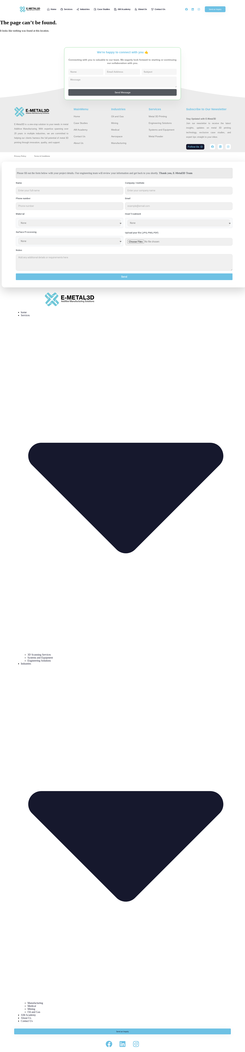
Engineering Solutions (39, 660)
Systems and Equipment (40, 657)
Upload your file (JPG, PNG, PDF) (141, 232)
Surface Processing (26, 232)
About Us (26, 1018)
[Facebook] (186, 9)
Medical (32, 1006)
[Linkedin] (192, 9)
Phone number (23, 198)
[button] (195, 147)
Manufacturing (35, 1003)
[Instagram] (199, 9)
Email (127, 198)
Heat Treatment (133, 214)
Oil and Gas (34, 1012)
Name (19, 183)
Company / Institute (134, 183)
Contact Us (27, 1021)
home (24, 312)
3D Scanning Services (39, 654)
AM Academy (28, 1015)
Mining (31, 1009)
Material (20, 214)
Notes (19, 250)
